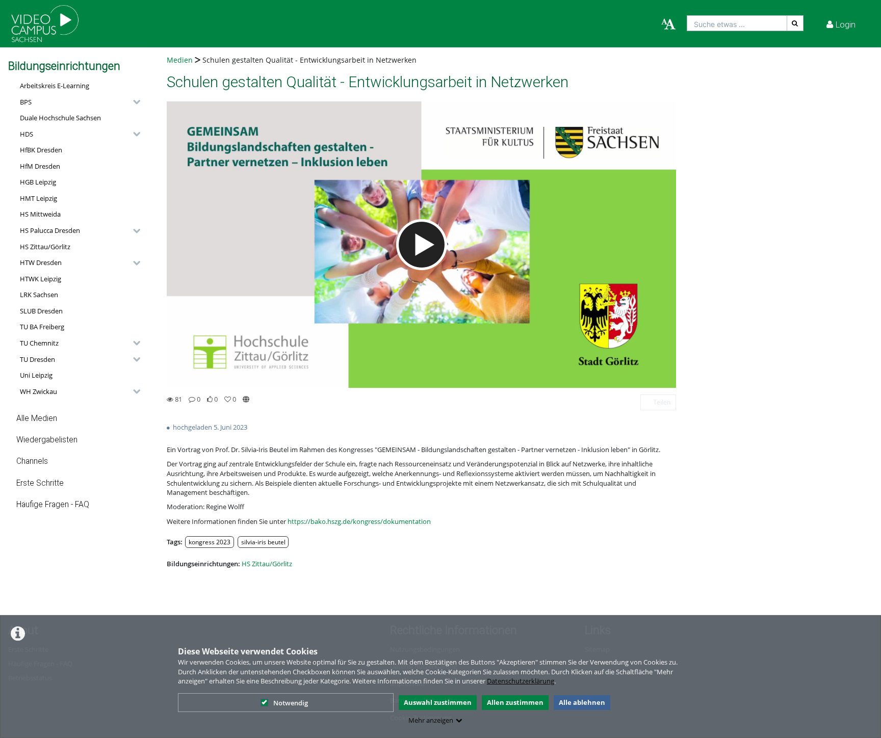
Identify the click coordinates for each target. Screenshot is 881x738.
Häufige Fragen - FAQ (52, 504)
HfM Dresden (40, 166)
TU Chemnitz (39, 343)
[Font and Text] (668, 24)
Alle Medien (36, 418)
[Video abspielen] (421, 244)
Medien (180, 60)
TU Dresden (37, 359)
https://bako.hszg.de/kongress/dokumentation (359, 521)
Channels (32, 461)
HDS (26, 134)
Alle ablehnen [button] (582, 702)
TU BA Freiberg (42, 326)
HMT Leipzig (38, 198)
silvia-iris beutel (263, 542)
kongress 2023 (209, 542)
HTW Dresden (41, 262)
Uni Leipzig (36, 375)
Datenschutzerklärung (520, 681)
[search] (737, 23)
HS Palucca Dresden (50, 230)
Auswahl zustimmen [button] (438, 702)
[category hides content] (133, 102)
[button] (77, 102)
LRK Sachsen (39, 294)
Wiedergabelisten (46, 439)
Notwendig (290, 702)
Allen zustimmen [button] (515, 702)
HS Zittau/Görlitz (45, 246)
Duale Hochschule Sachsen (60, 117)
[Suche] (795, 23)
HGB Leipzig (38, 182)
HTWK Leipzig (40, 278)
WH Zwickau (38, 391)
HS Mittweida (40, 214)
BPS (26, 102)
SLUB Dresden (41, 310)
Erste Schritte (40, 483)
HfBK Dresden (41, 149)
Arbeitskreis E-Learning (54, 85)
